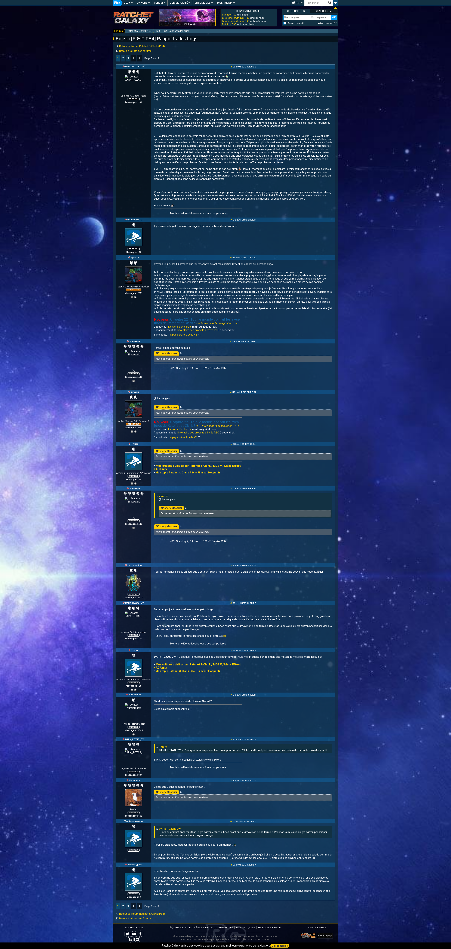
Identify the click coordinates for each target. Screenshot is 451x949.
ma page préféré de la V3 (182, 334)
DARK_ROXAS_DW (134, 67)
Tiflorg (134, 444)
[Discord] (137, 939)
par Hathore (235, 15)
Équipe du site (180, 928)
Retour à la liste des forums (135, 50)
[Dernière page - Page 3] (139, 58)
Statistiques (245, 928)
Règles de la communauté (213, 928)
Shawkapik (134, 341)
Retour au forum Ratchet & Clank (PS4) (142, 46)
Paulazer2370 (134, 220)
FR (297, 2)
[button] (297, 3)
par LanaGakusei (244, 21)
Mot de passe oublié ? (327, 23)
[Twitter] (132, 296)
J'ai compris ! (280, 945)
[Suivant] (133, 58)
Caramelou (134, 780)
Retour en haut (270, 928)
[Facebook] (140, 934)
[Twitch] (131, 939)
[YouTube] (135, 296)
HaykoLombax (135, 565)
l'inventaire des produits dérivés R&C (198, 330)
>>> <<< (217, 323)
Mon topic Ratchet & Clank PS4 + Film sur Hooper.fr (188, 472)
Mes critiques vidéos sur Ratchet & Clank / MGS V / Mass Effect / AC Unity (197, 666)
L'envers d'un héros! (180, 326)
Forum (158, 2)
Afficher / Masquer (166, 353)
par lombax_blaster (238, 24)
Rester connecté (296, 23)
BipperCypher (135, 865)
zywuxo (135, 258)
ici (224, 635)
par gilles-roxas (243, 18)
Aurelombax (135, 695)
